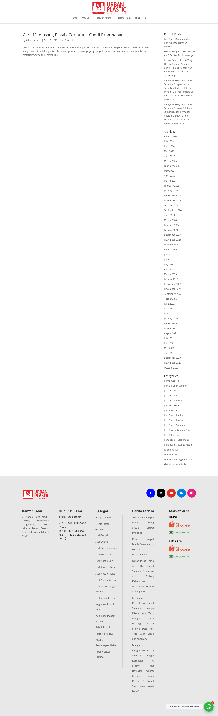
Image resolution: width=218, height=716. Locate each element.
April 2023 (169, 269)
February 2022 (171, 313)
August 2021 (170, 333)
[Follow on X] (161, 493)
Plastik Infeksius (172, 454)
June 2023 (169, 259)
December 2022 (172, 283)
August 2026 (170, 136)
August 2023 (170, 249)
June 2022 (169, 303)
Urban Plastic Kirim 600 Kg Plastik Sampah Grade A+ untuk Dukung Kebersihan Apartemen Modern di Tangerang (178, 68)
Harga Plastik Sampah (175, 385)
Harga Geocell (171, 380)
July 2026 (169, 141)
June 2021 (169, 343)
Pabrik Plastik (171, 449)
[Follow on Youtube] (171, 493)
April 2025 (169, 175)
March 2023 (170, 274)
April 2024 (169, 215)
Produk (85, 18)
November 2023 (172, 239)
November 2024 (172, 200)
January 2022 (171, 318)
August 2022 (170, 298)
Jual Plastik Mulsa (173, 420)
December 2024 (172, 195)
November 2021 (172, 328)
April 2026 (169, 156)
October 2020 (171, 367)
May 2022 (169, 308)
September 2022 (173, 293)
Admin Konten (33, 40)
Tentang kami (104, 18)
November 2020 (172, 362)
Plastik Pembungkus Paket (178, 459)
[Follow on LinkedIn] (181, 493)
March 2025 (170, 180)
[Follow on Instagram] (191, 493)
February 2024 (171, 224)
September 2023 (173, 244)
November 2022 (172, 288)
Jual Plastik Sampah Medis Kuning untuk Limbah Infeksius (178, 42)
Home (74, 18)
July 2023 (169, 254)
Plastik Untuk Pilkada (175, 464)
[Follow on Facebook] (150, 493)
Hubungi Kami (123, 18)
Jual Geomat (170, 395)
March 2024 (170, 220)
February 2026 (171, 165)
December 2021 (172, 323)
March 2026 (170, 161)
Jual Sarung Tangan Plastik (178, 430)
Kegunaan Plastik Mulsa (177, 439)
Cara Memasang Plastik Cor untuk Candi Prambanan (73, 35)
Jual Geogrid (170, 390)
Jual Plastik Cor (68, 40)
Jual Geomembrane (174, 400)
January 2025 (171, 190)
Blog (137, 18)
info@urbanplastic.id (70, 516)
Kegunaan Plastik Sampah (178, 444)
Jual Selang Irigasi (173, 434)
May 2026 (169, 151)
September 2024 (173, 210)
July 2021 (169, 338)
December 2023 (172, 234)
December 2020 (172, 357)
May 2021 (169, 348)
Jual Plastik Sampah (174, 425)
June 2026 (169, 146)
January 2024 (171, 229)
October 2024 (171, 205)
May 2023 (169, 264)
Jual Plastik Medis (173, 415)
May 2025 (169, 170)
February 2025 (171, 185)
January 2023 (171, 279)
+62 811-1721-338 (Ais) (72, 530)
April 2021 (169, 352)
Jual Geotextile (171, 405)
